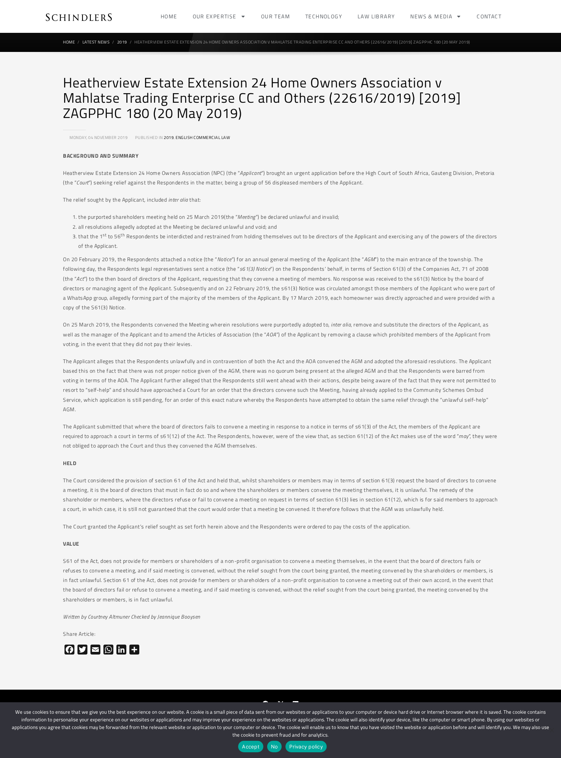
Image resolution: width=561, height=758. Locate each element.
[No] (551, 730)
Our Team (275, 16)
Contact (489, 16)
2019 (169, 137)
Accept (251, 746)
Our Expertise (215, 16)
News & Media (431, 16)
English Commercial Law (203, 137)
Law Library (376, 16)
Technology (323, 16)
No (274, 746)
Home (169, 16)
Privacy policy (306, 746)
